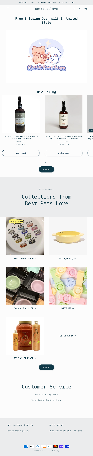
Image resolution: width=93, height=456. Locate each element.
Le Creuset (66, 335)
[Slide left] (41, 162)
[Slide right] (52, 162)
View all (46, 169)
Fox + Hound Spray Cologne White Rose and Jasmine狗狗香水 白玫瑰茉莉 (63, 137)
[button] (7, 9)
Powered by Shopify (53, 451)
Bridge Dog (66, 258)
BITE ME (66, 308)
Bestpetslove (42, 451)
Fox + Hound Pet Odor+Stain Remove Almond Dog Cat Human (21, 137)
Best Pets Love (24, 258)
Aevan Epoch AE (24, 308)
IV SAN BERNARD (24, 358)
